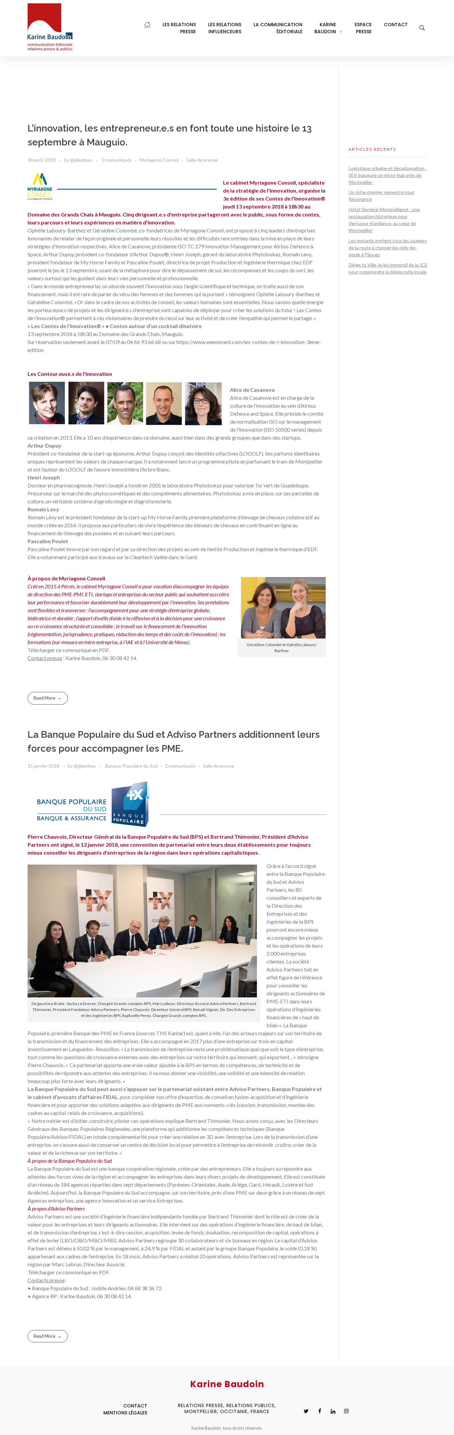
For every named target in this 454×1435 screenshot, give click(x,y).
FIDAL (110, 1097)
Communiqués (117, 160)
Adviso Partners (285, 969)
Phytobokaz (208, 485)
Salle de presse (202, 160)
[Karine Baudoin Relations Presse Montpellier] (50, 27)
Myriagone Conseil (159, 160)
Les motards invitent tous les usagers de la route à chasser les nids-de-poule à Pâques (388, 247)
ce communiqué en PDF (82, 650)
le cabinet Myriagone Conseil (107, 586)
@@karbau (81, 160)
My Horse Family (167, 517)
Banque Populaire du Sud (131, 766)
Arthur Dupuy (151, 453)
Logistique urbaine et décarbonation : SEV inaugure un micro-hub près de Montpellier (387, 175)
